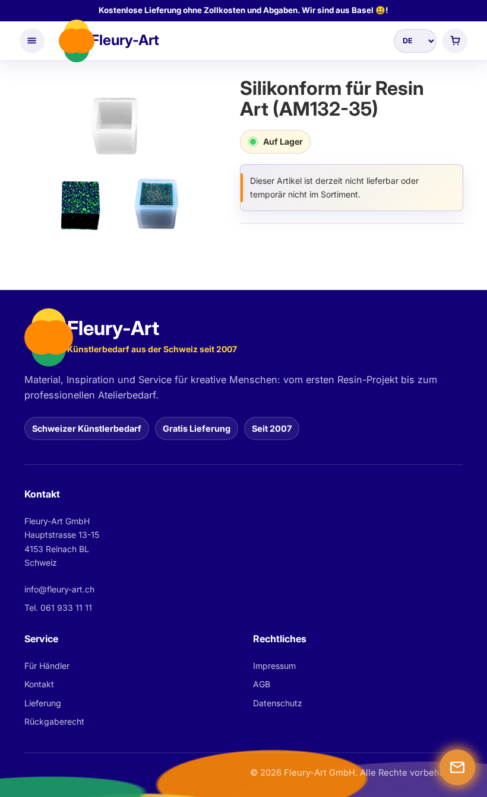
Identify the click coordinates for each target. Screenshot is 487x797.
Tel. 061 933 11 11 (58, 607)
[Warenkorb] (454, 40)
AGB (261, 684)
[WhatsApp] (457, 767)
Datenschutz (277, 703)
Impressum (274, 666)
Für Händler (46, 666)
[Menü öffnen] (32, 40)
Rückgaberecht (54, 721)
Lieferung (42, 703)
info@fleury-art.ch (59, 589)
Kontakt (39, 684)
